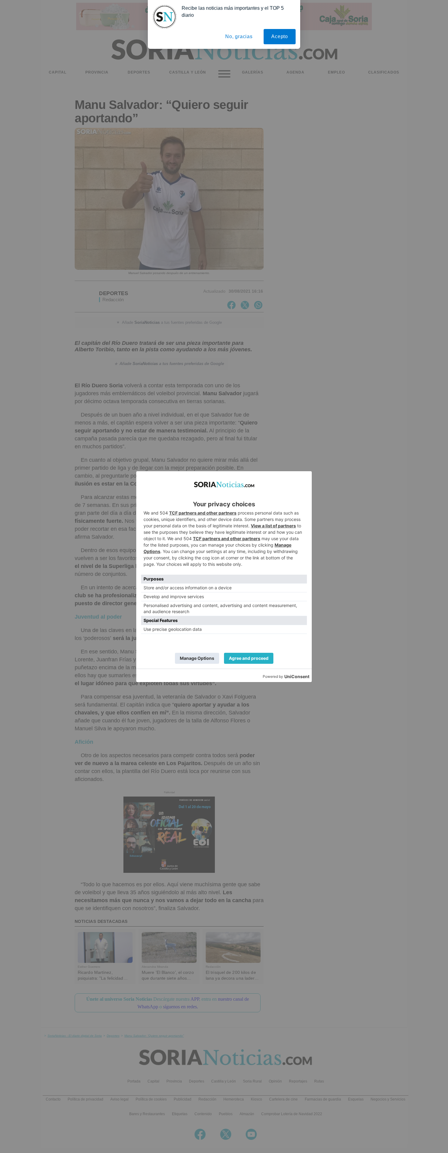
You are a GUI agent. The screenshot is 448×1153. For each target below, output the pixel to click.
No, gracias (239, 36)
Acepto (279, 36)
